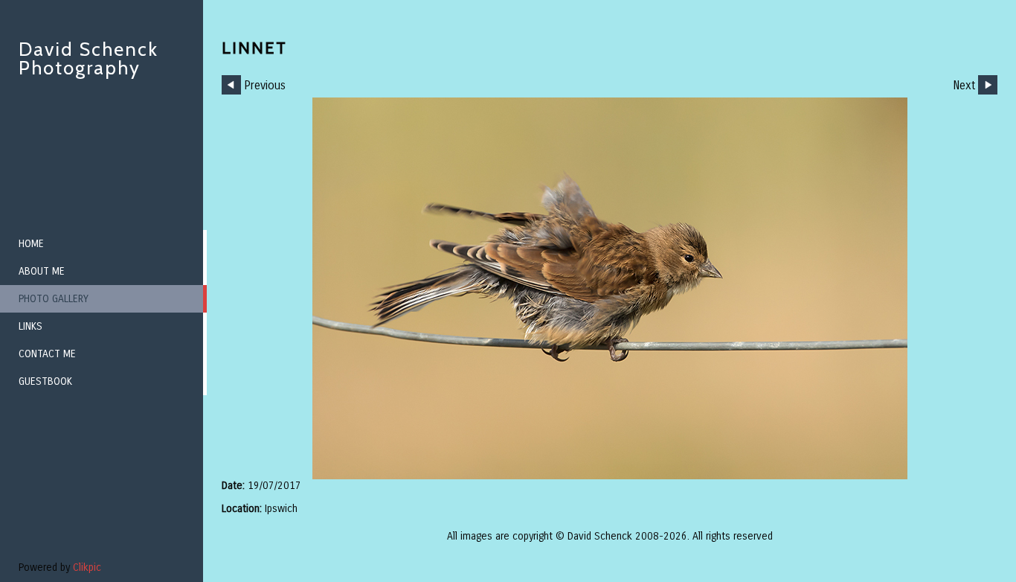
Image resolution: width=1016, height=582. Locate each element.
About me (42, 271)
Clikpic (87, 567)
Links (30, 326)
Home (31, 243)
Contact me (47, 354)
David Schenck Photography (88, 58)
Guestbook (45, 381)
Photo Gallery (54, 298)
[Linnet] (609, 288)
